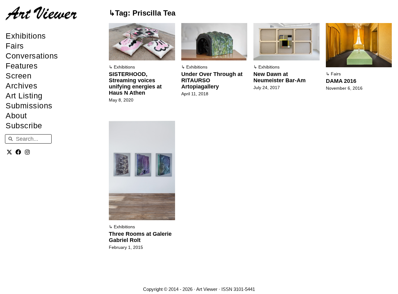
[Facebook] (18, 151)
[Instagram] (27, 151)
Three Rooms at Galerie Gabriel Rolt (140, 237)
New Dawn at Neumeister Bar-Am (279, 77)
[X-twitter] (9, 151)
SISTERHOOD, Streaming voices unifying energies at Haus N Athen (135, 83)
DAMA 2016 (341, 81)
